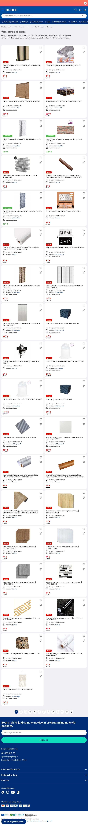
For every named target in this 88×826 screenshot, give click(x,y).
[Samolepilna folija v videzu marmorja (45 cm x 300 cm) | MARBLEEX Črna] (66, 615)
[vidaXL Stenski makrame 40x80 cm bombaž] (22, 687)
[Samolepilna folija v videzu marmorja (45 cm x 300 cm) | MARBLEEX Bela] (66, 650)
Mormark (14, 72)
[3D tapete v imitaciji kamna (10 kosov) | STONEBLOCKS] (22, 650)
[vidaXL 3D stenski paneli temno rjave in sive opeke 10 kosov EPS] (66, 136)
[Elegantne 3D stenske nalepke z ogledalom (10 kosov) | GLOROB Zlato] (22, 615)
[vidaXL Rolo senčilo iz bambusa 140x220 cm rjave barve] (22, 99)
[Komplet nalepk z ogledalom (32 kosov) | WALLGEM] (66, 208)
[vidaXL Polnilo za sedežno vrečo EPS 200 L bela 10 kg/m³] (22, 397)
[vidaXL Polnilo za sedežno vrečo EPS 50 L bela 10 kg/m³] (66, 359)
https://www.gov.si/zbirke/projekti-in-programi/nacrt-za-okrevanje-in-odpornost (26, 821)
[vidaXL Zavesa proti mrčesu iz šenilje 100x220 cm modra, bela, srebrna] (22, 208)
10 (58, 712)
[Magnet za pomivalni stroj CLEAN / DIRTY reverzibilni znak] (66, 245)
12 (67, 712)
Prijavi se (44, 740)
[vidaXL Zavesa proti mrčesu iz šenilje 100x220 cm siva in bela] (22, 136)
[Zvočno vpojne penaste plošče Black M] (66, 397)
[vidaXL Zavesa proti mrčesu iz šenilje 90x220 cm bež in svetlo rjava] (22, 283)
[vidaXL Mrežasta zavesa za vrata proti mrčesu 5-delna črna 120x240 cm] (22, 321)
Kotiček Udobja (16, 108)
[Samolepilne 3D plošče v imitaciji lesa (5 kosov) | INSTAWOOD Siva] (22, 579)
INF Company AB (59, 254)
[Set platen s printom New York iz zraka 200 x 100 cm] (66, 99)
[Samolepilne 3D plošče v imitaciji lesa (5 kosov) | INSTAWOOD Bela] (66, 543)
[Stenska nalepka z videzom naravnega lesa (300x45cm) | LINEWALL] (22, 62)
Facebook (2, 792)
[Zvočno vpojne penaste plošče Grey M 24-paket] (22, 435)
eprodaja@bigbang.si (9, 757)
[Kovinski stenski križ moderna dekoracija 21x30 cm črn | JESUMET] (22, 359)
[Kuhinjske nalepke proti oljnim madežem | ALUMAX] (66, 62)
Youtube (13, 792)
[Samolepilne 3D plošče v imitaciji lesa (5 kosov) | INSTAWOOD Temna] (22, 543)
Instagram (7, 792)
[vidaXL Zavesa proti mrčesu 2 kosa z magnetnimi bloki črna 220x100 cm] (66, 283)
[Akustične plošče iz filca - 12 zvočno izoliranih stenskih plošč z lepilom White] (66, 435)
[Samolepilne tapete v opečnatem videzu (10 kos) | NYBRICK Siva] (22, 172)
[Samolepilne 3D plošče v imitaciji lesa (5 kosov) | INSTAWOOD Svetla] (66, 507)
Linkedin (18, 792)
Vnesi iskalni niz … (18, 16)
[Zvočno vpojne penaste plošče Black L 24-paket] (66, 321)
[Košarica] (85, 10)
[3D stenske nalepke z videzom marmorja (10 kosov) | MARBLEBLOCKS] (66, 579)
